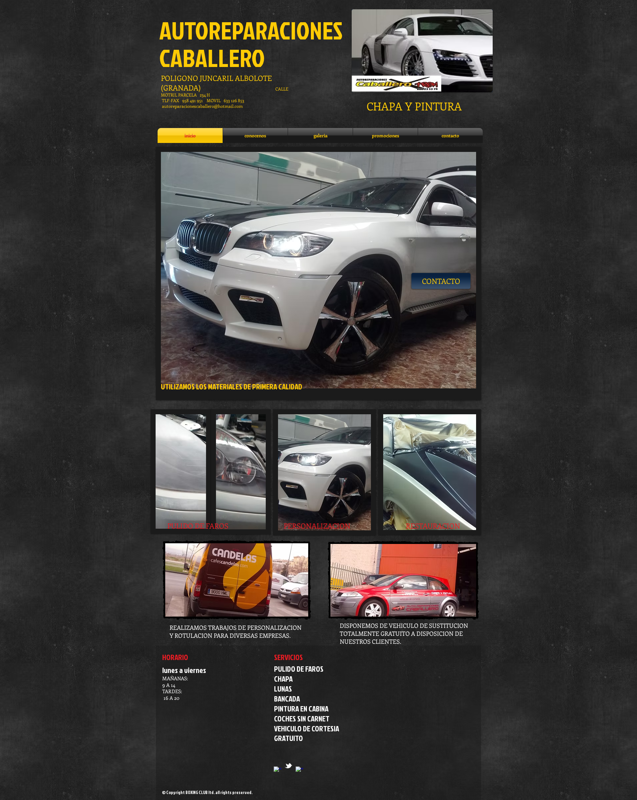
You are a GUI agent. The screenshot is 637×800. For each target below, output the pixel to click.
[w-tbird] (288, 765)
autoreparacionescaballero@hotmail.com (202, 106)
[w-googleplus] (277, 770)
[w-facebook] (299, 770)
